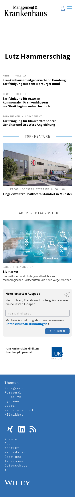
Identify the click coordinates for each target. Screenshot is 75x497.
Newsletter (15, 439)
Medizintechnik (19, 410)
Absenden (57, 331)
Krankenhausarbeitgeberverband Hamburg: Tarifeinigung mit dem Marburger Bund (35, 82)
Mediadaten (15, 452)
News (6, 75)
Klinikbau (14, 414)
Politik (21, 75)
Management (33, 116)
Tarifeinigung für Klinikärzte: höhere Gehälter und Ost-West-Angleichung (29, 123)
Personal (13, 392)
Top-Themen (11, 116)
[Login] (63, 8)
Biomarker (10, 272)
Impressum (14, 461)
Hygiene (12, 401)
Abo (8, 443)
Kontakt (12, 448)
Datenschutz (16, 465)
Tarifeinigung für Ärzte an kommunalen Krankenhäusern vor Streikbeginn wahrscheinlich (26, 102)
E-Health (13, 397)
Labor (10, 405)
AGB (8, 470)
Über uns (13, 456)
